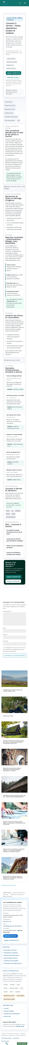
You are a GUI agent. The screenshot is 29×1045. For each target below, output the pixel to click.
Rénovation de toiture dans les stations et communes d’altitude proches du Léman (13, 878)
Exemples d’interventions (11, 116)
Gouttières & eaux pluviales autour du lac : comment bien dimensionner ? (14, 796)
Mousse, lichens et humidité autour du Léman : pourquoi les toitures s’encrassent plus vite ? (13, 742)
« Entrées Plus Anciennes (8, 885)
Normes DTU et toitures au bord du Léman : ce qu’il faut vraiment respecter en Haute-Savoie (13, 850)
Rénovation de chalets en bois (12, 963)
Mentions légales (9, 1011)
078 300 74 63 (7, 921)
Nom (4, 628)
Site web (5, 641)
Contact (6, 1008)
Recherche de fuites (10, 105)
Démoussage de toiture (10, 958)
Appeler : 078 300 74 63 (13, 73)
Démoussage (5, 1041)
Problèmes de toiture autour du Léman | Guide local (12, 690)
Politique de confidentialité (12, 1013)
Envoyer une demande (13, 581)
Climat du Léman (8, 716)
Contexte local (8, 102)
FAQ (18, 120)
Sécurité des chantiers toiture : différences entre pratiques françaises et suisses (12, 769)
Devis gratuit (22, 1043)
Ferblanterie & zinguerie (11, 952)
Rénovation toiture (7, 1038)
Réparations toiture (10, 109)
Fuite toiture (16, 1038)
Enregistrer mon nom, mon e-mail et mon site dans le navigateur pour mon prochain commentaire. (14, 649)
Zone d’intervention (10, 120)
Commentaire (7, 611)
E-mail (5, 634)
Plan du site (7, 1016)
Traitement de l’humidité (11, 960)
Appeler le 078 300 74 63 (13, 577)
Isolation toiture (9, 113)
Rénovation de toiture (10, 950)
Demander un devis (12, 77)
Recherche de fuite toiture (11, 955)
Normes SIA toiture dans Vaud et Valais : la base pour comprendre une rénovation (14, 823)
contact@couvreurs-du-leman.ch (12, 926)
